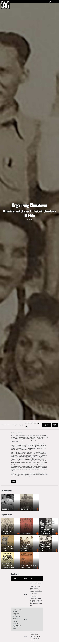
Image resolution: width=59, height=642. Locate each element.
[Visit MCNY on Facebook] (32, 423)
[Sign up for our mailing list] (26, 427)
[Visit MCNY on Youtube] (38, 423)
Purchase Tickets (47, 425)
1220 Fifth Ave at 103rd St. (13, 425)
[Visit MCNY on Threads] (35, 423)
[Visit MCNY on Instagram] (26, 423)
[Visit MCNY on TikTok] (29, 423)
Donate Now (54, 425)
